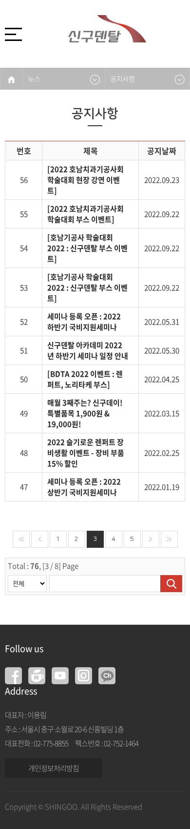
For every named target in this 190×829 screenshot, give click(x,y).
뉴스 (34, 78)
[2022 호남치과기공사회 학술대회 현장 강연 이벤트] (85, 180)
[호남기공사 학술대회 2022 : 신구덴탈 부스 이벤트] (87, 248)
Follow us (24, 648)
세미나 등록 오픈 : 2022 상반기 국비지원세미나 (84, 487)
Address (21, 690)
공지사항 (122, 78)
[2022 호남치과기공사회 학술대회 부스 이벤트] (85, 214)
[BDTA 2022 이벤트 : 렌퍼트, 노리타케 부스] (85, 379)
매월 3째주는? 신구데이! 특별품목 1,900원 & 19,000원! (85, 413)
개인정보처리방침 (53, 768)
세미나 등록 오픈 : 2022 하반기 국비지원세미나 (84, 321)
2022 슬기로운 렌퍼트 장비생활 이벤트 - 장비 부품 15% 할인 (85, 453)
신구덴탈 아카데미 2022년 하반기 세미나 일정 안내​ (87, 350)
